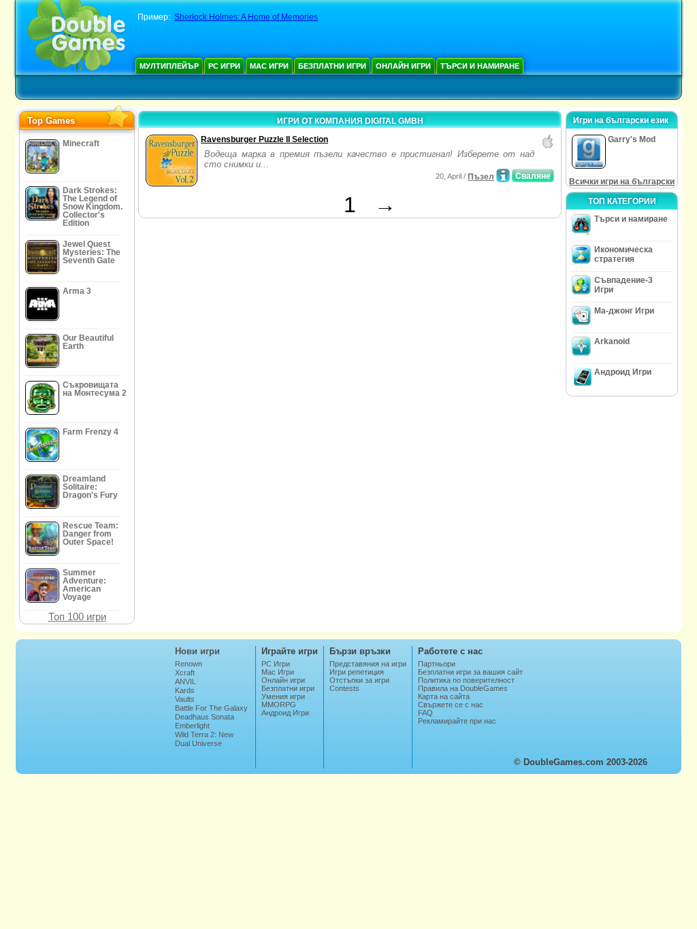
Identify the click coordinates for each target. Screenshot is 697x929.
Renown (188, 664)
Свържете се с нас (450, 704)
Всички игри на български (622, 181)
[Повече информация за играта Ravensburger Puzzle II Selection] (503, 175)
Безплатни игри (332, 66)
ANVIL (185, 681)
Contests (344, 688)
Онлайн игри (403, 66)
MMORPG (278, 704)
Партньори (436, 664)
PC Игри (224, 66)
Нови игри (197, 651)
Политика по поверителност (466, 680)
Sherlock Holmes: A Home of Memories (246, 17)
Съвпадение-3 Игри (623, 284)
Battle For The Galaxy (211, 708)
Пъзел (481, 177)
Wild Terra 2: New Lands (204, 738)
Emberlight (192, 726)
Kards (185, 690)
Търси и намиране (479, 66)
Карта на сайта (444, 696)
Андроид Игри (622, 372)
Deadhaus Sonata (204, 717)
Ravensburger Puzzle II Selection (264, 139)
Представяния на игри (367, 664)
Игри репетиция (356, 672)
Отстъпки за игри (359, 680)
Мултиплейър (169, 66)
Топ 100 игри (77, 616)
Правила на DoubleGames (463, 688)
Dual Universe (198, 743)
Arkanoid (612, 341)
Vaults (185, 699)
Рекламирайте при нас (457, 721)
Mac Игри (269, 66)
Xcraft (185, 673)
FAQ (425, 713)
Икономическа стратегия (623, 254)
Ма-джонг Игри (624, 311)
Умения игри (283, 696)
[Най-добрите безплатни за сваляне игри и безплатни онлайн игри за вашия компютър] (76, 37)
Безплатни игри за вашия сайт (470, 672)
